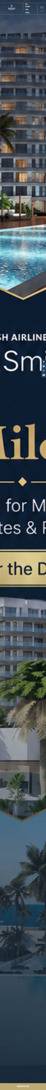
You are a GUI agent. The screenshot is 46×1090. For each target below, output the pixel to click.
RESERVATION (23, 1087)
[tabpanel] (23, 545)
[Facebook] (44, 362)
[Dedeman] (12, 7)
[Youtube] (44, 375)
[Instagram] (44, 370)
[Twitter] (44, 366)
